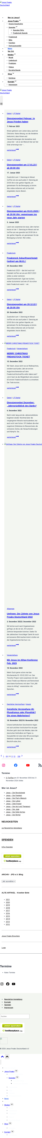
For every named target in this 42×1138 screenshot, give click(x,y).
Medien (7, 1105)
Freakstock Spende (20, 33)
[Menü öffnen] (1, 100)
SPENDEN (7, 839)
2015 (8, 916)
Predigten (12, 63)
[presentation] (23, 343)
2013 (8, 922)
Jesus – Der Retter (13, 815)
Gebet (9, 113)
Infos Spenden (7, 847)
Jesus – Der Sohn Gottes (15, 812)
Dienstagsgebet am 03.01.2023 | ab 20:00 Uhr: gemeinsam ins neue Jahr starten (23, 214)
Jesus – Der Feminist (14, 796)
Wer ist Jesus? (14, 18)
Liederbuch (13, 60)
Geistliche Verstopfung (15, 704)
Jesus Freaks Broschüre (11, 936)
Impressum (13, 85)
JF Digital (16, 113)
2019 (8, 905)
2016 (8, 913)
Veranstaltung (22, 349)
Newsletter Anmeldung (13, 999)
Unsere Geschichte (16, 24)
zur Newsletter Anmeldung (12, 828)
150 (18, 756)
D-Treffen (10, 778)
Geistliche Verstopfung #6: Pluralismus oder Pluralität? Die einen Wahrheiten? (21, 712)
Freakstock (11, 253)
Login (4, 948)
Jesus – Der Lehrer (13, 801)
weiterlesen (13, 150)
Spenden (12, 1078)
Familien (12, 43)
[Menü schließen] (1, 1062)
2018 (8, 908)
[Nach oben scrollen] (2, 1057)
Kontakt (7, 1132)
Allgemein (10, 609)
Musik (11, 58)
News (10, 49)
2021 (8, 900)
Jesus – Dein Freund (13, 804)
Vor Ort (11, 51)
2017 (8, 911)
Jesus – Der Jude (12, 809)
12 (14, 756)
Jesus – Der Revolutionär (15, 793)
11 (12, 756)
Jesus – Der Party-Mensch (16, 798)
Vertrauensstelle (15, 46)
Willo (10, 40)
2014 (8, 919)
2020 (8, 902)
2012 (8, 924)
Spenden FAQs (18, 30)
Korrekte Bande (14, 70)
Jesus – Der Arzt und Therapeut (18, 807)
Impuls (28, 704)
